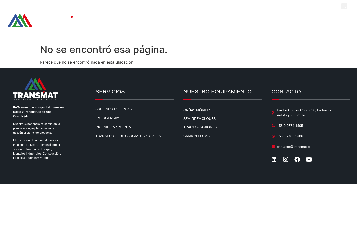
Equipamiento (150, 18)
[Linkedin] (304, 6)
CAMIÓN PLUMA (196, 136)
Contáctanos (333, 18)
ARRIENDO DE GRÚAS (113, 109)
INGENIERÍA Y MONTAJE (115, 127)
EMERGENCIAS (107, 118)
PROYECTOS (257, 18)
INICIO (107, 18)
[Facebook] (322, 6)
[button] (344, 6)
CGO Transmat (281, 18)
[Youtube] (332, 6)
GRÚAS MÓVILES (197, 110)
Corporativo (307, 18)
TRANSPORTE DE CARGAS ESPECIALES (128, 136)
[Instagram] (313, 6)
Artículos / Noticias (185, 18)
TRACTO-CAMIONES (200, 127)
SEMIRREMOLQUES (199, 119)
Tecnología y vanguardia (224, 18)
